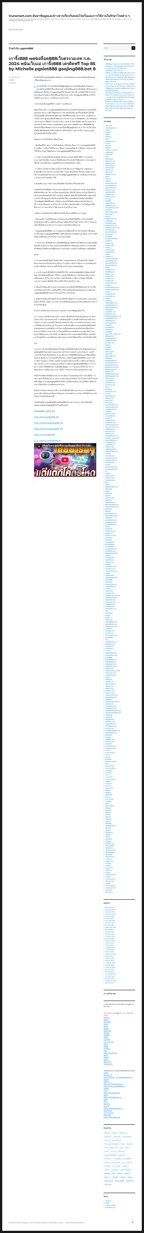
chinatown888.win (111, 259)
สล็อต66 (108, 817)
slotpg (106, 1046)
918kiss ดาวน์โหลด (111, 150)
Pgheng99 (108, 489)
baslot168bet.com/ (111, 212)
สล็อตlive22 (109, 832)
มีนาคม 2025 (109, 945)
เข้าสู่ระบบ (108, 1201)
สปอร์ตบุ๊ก (108, 801)
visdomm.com (110, 722)
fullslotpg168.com (111, 303)
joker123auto (109, 352)
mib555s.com (109, 431)
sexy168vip (109, 591)
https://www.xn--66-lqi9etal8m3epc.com (118, 1077)
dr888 (107, 267)
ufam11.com (109, 686)
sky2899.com (109, 606)
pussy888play (109, 544)
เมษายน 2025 (109, 943)
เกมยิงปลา (108, 863)
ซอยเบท (107, 757)
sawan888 (108, 580)
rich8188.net (109, 560)
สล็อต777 (108, 821)
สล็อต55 (107, 815)
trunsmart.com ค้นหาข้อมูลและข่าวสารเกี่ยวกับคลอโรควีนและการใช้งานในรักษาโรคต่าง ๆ (69, 16)
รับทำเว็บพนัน (109, 799)
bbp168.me (109, 214)
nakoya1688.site (110, 449)
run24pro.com (110, 569)
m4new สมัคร (109, 1147)
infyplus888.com (111, 338)
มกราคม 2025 (109, 949)
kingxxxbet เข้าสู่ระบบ (111, 1144)
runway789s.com (111, 571)
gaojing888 (109, 309)
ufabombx (108, 679)
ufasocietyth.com (111, 697)
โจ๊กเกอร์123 (109, 892)
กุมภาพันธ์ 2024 (110, 974)
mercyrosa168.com (111, 427)
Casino (107, 254)
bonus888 (108, 236)
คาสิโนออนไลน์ (110, 753)
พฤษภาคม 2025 (110, 941)
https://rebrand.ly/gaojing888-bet (48, 423)
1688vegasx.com (110, 128)
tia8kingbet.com (110, 664)
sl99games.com (110, 609)
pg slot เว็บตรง (109, 476)
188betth (108, 137)
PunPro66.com (110, 531)
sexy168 (108, 589)
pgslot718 (108, 493)
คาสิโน (107, 750)
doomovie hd (108, 1064)
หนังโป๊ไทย (107, 1049)
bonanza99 (109, 234)
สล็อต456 (108, 812)
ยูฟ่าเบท (107, 797)
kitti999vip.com (110, 369)
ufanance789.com (111, 695)
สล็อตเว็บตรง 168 (110, 850)
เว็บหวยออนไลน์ (110, 879)
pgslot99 (108, 500)
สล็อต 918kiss (109, 806)
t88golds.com (109, 644)
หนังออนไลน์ (109, 861)
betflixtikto (109, 221)
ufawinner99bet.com (112, 702)
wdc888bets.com (111, 726)
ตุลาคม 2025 (109, 930)
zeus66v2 (108, 744)
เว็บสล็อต (108, 877)
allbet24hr (108, 172)
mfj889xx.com (110, 429)
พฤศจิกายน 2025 (110, 927)
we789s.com (109, 728)
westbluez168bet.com (112, 730)
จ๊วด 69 (107, 755)
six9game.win (110, 604)
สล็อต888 (12, 80)
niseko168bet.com (111, 451)
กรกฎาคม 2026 (110, 910)
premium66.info (110, 520)
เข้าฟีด (107, 1203)
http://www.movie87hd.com (113, 1084)
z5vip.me (108, 737)
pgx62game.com (111, 513)
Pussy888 (108, 540)
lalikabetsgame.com (112, 374)
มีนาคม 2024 (109, 972)
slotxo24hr (109, 620)
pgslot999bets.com (111, 504)
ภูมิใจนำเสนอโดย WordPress (75, 1223)
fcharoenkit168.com (112, 287)
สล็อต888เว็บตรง (110, 826)
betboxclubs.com (111, 219)
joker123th (108, 354)
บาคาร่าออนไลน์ (110, 779)
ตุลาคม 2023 (109, 983)
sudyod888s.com (111, 642)
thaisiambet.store (111, 653)
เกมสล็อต (108, 866)
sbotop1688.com (110, 584)
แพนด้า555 (108, 890)
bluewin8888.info (111, 232)
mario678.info (110, 420)
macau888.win (110, 416)
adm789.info (109, 168)
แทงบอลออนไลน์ (110, 886)
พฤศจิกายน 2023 (110, 980)
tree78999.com (110, 673)
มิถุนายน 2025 (109, 938)
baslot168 (108, 210)
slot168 (107, 615)
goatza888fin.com (111, 318)
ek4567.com (109, 274)
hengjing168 (109, 327)
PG (106, 471)
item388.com (109, 343)
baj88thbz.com (110, 203)
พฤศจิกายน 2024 (110, 954)
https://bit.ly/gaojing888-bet (46, 417)
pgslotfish (108, 509)
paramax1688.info (111, 469)
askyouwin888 (110, 192)
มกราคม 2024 (109, 976)
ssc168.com (109, 633)
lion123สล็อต (109, 380)
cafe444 (108, 247)
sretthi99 (108, 629)
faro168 (107, 285)
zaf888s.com (109, 739)
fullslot (107, 298)
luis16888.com (110, 396)
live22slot (108, 389)
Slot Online (109, 613)
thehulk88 (108, 657)
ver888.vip (108, 715)
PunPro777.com (110, 535)
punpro (107, 527)
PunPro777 (109, 533)
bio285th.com (110, 230)
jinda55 (107, 345)
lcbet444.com (109, 378)
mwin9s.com (109, 447)
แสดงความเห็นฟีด (110, 1205)
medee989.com (110, 422)
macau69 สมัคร (110, 414)
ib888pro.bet (109, 336)
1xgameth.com (110, 141)
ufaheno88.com (110, 684)
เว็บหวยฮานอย (109, 881)
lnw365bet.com (110, 391)
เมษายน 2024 (109, 969)
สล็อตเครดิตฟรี (109, 846)
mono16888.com (111, 440)
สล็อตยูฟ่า (108, 841)
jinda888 (108, 347)
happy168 (108, 325)
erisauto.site (109, 278)
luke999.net (109, 398)
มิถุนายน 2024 (109, 965)
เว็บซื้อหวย (108, 870)
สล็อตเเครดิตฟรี (110, 852)
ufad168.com (109, 682)
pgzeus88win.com (111, 516)
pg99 (127, 1147)
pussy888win (109, 547)
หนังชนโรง (107, 1104)
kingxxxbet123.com (111, 365)
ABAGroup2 (109, 159)
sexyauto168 (109, 593)
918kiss (106, 1073)
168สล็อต (108, 132)
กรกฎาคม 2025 (110, 936)
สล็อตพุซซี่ (108, 839)
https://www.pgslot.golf (112, 1093)
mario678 (108, 418)
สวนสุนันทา (108, 859)
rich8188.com (109, 558)
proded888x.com (111, 524)
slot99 (106, 1024)
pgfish (107, 485)
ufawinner (108, 699)
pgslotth (108, 511)
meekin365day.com (111, 425)
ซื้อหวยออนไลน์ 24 (111, 761)
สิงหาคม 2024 (109, 961)
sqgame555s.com (111, 626)
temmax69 (109, 648)
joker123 (106, 1018)
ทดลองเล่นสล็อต (110, 768)
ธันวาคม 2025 (109, 925)
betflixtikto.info (110, 223)
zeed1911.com (109, 742)
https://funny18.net (110, 1053)
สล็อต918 (108, 828)
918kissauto (109, 152)
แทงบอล (107, 883)
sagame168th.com (111, 578)
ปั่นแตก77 (108, 786)
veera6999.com (110, 708)
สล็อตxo (107, 837)
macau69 (108, 411)
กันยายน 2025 (109, 932)
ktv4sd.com (109, 372)
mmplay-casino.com (112, 438)
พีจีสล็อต (107, 790)
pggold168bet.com (111, 487)
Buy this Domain (16, 30)
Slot (106, 611)
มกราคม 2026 (109, 923)
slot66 (106, 1026)
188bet (107, 134)
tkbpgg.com (109, 668)
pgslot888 (12, 83)
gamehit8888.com (111, 307)
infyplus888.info (110, 341)
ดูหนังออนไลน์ (109, 766)
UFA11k (107, 677)
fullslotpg (108, 301)
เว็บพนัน (107, 872)
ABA (106, 157)
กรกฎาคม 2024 (110, 963)
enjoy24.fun (109, 276)
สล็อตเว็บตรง (109, 848)
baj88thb (108, 201)
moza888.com (110, 442)
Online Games (110, 462)
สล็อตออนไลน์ (109, 843)
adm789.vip (109, 170)
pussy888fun (109, 542)
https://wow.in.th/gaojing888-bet (48, 429)
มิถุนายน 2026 (109, 912)
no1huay (108, 454)
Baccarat (108, 199)
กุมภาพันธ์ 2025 (110, 947)
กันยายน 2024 (109, 958)
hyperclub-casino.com (113, 334)
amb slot (108, 181)
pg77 (107, 482)
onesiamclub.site (111, 460)
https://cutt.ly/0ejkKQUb (44, 435)
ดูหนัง (107, 764)
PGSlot (107, 491)
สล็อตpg (107, 835)
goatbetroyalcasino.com (113, 316)
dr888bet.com (110, 270)
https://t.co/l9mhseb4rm (50, 441)
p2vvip (107, 465)
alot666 (108, 179)
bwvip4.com (109, 243)
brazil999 (108, 241)
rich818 (107, 555)
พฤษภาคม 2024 (110, 967)
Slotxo (107, 617)
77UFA (107, 143)
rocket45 (108, 564)
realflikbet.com (110, 551)
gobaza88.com (110, 321)
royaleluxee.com (110, 566)
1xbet (107, 139)
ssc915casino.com (111, 635)
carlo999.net (109, 250)
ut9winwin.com (110, 706)
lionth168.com (110, 383)
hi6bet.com (109, 329)
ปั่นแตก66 (108, 784)
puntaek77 (108, 538)
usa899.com (109, 704)
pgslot (106, 1055)
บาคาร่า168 (108, 777)
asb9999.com (110, 190)
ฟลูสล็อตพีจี (108, 795)
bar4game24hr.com (112, 208)
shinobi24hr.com (111, 598)
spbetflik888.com (111, 622)
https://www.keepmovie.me (113, 1108)
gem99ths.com (110, 312)
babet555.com (110, 196)
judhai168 (108, 358)
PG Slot (107, 473)
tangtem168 (109, 646)
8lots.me (108, 146)
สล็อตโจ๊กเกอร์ (109, 857)
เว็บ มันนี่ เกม (109, 868)
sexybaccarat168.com (112, 595)
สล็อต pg (108, 808)
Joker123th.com (110, 356)
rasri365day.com (111, 549)
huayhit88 (108, 332)
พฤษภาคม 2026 (110, 914)
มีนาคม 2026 (109, 918)
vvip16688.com (110, 724)
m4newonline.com (111, 405)
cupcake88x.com (111, 261)
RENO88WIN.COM (111, 553)
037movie (108, 126)
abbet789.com (110, 161)
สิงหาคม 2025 (109, 934)
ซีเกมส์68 (108, 759)
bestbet (107, 216)
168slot (107, 130)
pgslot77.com (109, 498)
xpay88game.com (111, 733)
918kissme (109, 154)
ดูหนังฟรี (106, 1106)
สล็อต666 (108, 819)
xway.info (108, 735)
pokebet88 (108, 518)
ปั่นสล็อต (107, 781)
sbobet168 (108, 582)
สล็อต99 (108, 830)
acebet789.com (110, 165)
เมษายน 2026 (109, 916)
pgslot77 (108, 496)
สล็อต (107, 804)
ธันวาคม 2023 (109, 978)
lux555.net (108, 400)
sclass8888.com (110, 586)
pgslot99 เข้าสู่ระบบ (110, 1155)
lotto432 (108, 394)
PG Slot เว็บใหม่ (110, 478)
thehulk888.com (110, 660)
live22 (107, 387)
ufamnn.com (109, 691)
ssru (106, 640)
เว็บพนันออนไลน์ (110, 874)
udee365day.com (111, 675)
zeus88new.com (110, 746)
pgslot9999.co (110, 502)
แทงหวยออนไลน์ (110, 888)
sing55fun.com (110, 600)
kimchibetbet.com (111, 363)
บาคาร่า (107, 775)
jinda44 (106, 1029)
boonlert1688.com (111, 239)
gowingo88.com (110, 323)
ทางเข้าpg (108, 773)
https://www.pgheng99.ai (112, 1097)
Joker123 (108, 349)
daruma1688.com (111, 263)
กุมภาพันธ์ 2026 (110, 921)
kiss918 (106, 1057)
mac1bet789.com (111, 409)
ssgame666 (109, 637)
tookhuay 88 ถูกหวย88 (112, 671)
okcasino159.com (111, 458)
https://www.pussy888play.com (114, 1086)
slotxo (106, 1044)
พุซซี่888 (108, 792)
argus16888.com (110, 185)
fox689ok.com (110, 294)
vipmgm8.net (109, 719)
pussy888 (107, 1040)
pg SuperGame (110, 480)
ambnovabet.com (111, 183)
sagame (107, 573)
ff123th (107, 292)
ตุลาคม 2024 (109, 956)
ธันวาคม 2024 (109, 952)
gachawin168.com (111, 305)
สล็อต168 (108, 810)
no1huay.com (109, 456)
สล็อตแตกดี (108, 855)
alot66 (107, 177)
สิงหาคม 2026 (109, 907)
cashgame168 (110, 252)
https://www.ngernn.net (112, 1117)
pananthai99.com (111, 467)
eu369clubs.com (110, 283)
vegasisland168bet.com (113, 711)
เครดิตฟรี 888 (50, 411)
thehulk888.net (110, 662)
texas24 (108, 651)
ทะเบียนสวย (108, 770)
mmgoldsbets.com (111, 436)
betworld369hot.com (112, 228)
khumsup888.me (111, 360)
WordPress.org (110, 1207)
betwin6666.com (111, 225)
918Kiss (108, 148)
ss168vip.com (109, 631)
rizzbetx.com (109, 562)
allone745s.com (110, 174)
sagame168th (109, 575)
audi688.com (109, 194)
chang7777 (109, 256)
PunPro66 (108, 529)
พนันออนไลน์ (109, 788)
